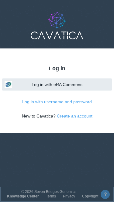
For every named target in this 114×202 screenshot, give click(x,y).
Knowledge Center (23, 196)
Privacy (69, 196)
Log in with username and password (57, 102)
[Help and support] (105, 194)
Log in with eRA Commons (57, 84)
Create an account (74, 116)
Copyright (90, 196)
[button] (57, 25)
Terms (51, 196)
